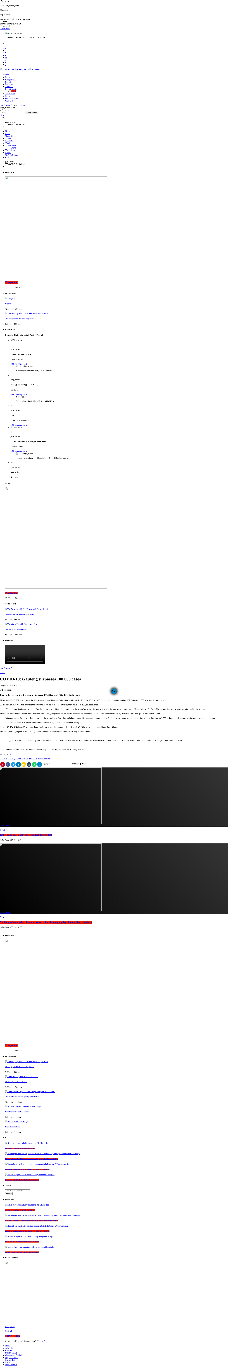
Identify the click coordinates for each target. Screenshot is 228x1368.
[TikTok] (6, 53)
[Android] (5, 64)
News (2, 672)
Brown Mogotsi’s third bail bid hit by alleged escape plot (22, 1180)
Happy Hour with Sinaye (12, 1127)
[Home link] (21, 69)
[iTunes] (6, 57)
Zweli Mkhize (44, 758)
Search (31, 113)
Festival (8, 1331)
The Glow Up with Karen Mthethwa (16, 629)
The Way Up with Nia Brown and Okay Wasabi (19, 319)
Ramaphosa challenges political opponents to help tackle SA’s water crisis (27, 1169)
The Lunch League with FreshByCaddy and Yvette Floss (22, 1097)
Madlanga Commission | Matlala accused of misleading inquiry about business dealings (46, 922)
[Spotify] (5, 55)
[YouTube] (6, 48)
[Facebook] (5, 62)
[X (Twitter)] (5, 50)
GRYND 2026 (12, 1336)
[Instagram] (5, 60)
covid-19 (3, 758)
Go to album (5, 28)
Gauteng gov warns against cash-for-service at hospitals (22, 1252)
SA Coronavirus (30, 758)
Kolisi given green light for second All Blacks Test (26, 835)
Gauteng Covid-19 (15, 758)
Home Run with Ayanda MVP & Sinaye (17, 1112)
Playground (11, 282)
